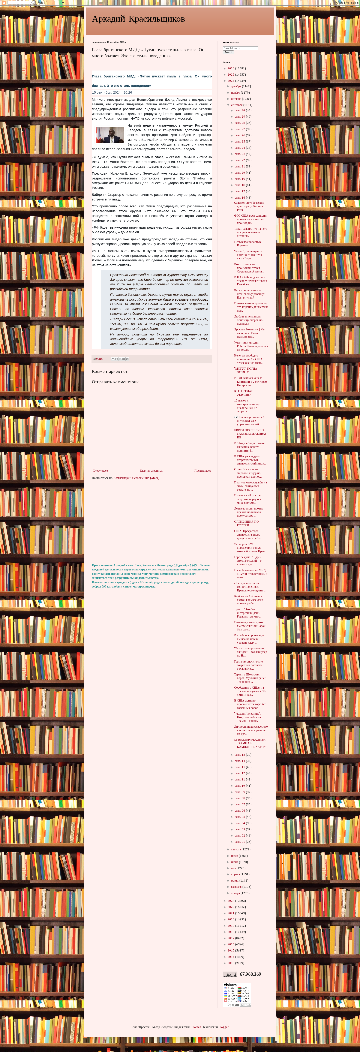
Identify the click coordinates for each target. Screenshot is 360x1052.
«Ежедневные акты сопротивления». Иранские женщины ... (250, 587)
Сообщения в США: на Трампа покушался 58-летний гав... (250, 691)
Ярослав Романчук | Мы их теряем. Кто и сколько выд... (249, 333)
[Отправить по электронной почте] (113, 359)
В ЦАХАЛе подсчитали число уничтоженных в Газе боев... (250, 281)
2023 (231, 901)
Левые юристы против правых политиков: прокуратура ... (248, 512)
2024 (231, 81)
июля (235, 856)
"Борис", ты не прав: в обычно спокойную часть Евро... (248, 255)
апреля (236, 874)
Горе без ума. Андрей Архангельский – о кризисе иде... (248, 561)
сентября (237, 105)
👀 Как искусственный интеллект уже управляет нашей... (249, 421)
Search (228, 52)
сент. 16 (240, 197)
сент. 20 (240, 172)
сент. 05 (240, 817)
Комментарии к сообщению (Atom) (136, 478)
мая (233, 868)
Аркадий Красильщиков (138, 18)
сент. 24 (240, 147)
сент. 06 (240, 810)
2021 (231, 913)
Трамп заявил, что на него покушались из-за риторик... (250, 232)
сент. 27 (240, 129)
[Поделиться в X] (120, 359)
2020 (231, 919)
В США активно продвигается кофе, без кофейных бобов (250, 704)
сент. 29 (240, 116)
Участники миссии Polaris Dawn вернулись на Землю (251, 346)
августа (236, 849)
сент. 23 (240, 154)
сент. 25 (240, 141)
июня (235, 862)
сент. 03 (240, 829)
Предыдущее (202, 470)
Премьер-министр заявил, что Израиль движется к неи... (251, 307)
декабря (236, 86)
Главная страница (151, 470)
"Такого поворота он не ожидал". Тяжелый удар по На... (250, 652)
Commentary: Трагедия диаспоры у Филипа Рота (249, 206)
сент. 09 (240, 792)
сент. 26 (240, 135)
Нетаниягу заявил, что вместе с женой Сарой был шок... (250, 626)
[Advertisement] (152, 522)
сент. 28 (240, 123)
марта (235, 880)
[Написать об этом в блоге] (116, 359)
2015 (231, 950)
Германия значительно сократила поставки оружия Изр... (248, 665)
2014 (231, 957)
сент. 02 (240, 835)
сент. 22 (240, 160)
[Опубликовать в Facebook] (124, 359)
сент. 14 (240, 761)
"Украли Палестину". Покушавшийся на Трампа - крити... (247, 717)
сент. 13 (240, 767)
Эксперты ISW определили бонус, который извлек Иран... (250, 548)
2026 (231, 68)
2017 (231, 938)
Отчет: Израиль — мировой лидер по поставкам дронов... (248, 473)
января (236, 893)
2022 (231, 907)
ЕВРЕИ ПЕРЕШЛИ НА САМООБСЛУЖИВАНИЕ (250, 434)
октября (236, 99)
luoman (196, 1027)
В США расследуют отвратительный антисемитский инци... (250, 460)
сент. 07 (240, 804)
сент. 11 (240, 779)
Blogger (224, 1027)
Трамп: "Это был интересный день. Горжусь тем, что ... (247, 613)
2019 (231, 925)
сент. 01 (240, 841)
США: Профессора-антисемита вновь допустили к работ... (248, 535)
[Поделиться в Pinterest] (127, 359)
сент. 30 (240, 110)
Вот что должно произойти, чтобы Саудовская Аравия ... (249, 268)
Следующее (100, 470)
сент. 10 (240, 785)
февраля (236, 886)
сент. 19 (240, 179)
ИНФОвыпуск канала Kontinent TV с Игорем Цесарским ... (250, 382)
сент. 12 (240, 773)
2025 (231, 74)
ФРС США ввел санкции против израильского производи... (250, 219)
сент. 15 (240, 754)
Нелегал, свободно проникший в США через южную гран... (248, 359)
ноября (236, 92)
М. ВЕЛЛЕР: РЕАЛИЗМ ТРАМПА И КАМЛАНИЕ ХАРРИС (251, 743)
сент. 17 (240, 191)
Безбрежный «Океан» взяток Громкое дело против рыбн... (248, 600)
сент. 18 (240, 185)
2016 (231, 944)
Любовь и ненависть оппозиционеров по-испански (249, 320)
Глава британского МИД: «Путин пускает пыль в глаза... (250, 574)
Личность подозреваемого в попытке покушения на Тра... (251, 730)
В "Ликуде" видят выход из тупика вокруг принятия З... (249, 447)
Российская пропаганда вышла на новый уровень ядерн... (249, 639)
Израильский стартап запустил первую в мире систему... (248, 499)
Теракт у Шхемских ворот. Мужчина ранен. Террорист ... (250, 678)
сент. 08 (240, 798)
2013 (231, 963)
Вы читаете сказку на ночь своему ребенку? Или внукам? (249, 294)
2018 (231, 932)
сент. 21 (240, 166)
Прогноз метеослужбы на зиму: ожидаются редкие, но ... (250, 486)
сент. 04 (240, 823)
